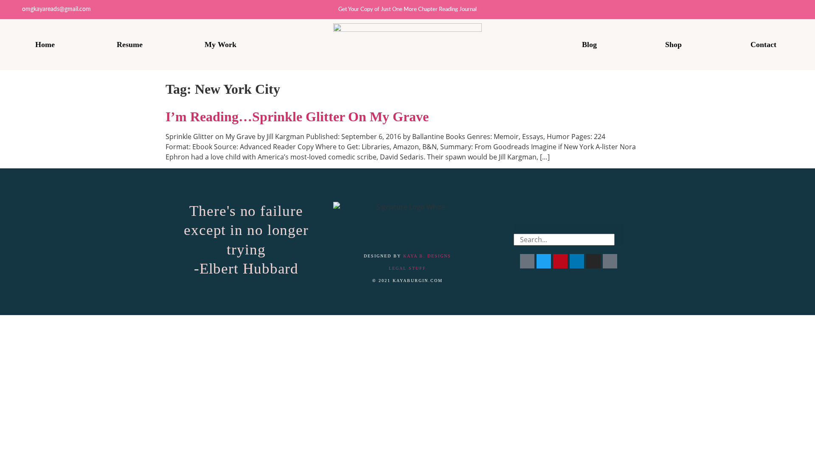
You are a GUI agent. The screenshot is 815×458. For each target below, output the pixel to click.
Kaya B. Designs (427, 256)
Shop (673, 44)
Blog (589, 44)
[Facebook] (527, 261)
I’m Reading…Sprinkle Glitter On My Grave (297, 116)
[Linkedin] (786, 9)
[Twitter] (748, 9)
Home (45, 44)
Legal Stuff (407, 268)
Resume (130, 44)
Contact (763, 44)
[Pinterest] (805, 9)
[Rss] (610, 261)
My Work (220, 44)
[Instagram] (767, 9)
